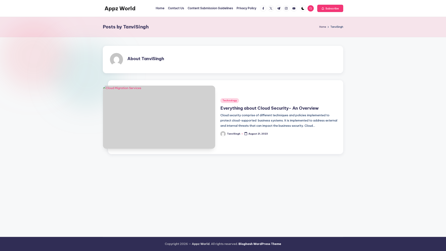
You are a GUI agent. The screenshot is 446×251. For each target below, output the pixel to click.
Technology (229, 100)
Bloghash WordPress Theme (260, 244)
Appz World (120, 8)
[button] (330, 8)
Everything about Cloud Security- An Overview (269, 108)
